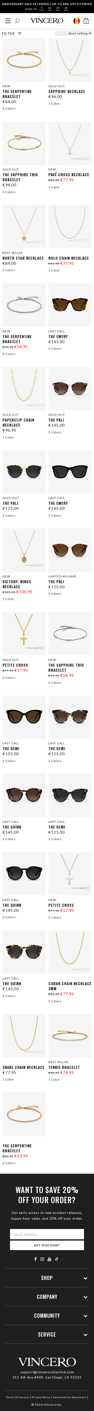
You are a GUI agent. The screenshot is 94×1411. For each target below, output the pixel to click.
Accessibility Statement (69, 1397)
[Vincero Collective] (47, 21)
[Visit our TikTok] (56, 1258)
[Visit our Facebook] (35, 1259)
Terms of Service (17, 1397)
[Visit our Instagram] (42, 1259)
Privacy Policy (41, 1397)
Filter (8, 33)
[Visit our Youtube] (50, 1259)
